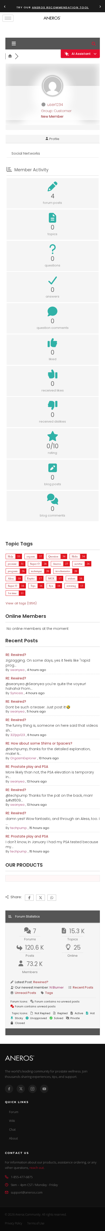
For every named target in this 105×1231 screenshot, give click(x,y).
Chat (12, 1129)
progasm (13, 571)
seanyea (17, 669)
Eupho (31, 578)
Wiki (12, 1120)
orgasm (31, 556)
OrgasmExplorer (23, 758)
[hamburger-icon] (7, 18)
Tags (49, 992)
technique (36, 571)
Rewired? (40, 982)
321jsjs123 (17, 735)
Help (10, 556)
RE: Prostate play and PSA (27, 766)
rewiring (71, 585)
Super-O (35, 563)
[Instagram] (32, 1089)
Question (53, 556)
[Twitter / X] (21, 1089)
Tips (33, 585)
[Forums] (10, 56)
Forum (13, 1112)
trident (71, 578)
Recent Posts (83, 987)
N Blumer (57, 987)
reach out (37, 1167)
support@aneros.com (26, 1192)
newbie (78, 563)
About (13, 1138)
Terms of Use (35, 1223)
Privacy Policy (13, 1223)
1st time (12, 593)
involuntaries (62, 571)
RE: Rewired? (16, 654)
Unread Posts (25, 992)
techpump (18, 828)
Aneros (57, 563)
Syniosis (16, 693)
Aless (11, 578)
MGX (51, 578)
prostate (12, 563)
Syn (51, 585)
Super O (12, 585)
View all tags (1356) (21, 603)
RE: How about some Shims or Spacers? (39, 743)
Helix (75, 556)
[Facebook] (9, 1089)
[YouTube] (44, 1089)
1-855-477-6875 (21, 1177)
